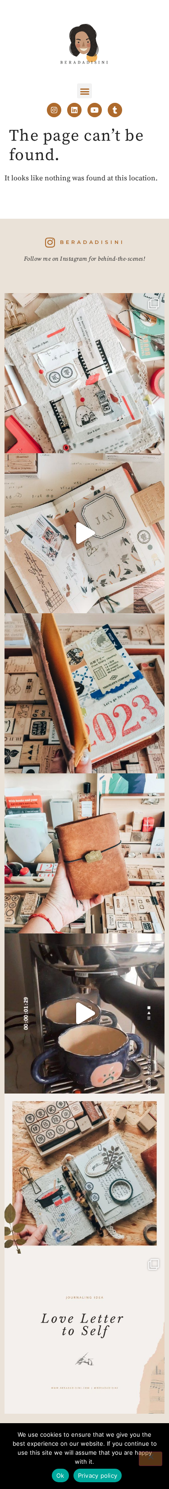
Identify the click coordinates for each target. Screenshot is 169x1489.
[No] (150, 1459)
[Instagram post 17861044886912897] (84, 1013)
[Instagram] (54, 110)
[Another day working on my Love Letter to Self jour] (84, 373)
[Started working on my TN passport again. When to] (84, 853)
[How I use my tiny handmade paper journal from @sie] (84, 1174)
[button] (84, 90)
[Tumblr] (115, 110)
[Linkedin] (74, 110)
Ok (60, 1475)
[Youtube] (94, 110)
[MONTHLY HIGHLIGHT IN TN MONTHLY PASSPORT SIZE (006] (84, 533)
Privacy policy (98, 1475)
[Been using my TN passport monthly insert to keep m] (84, 693)
